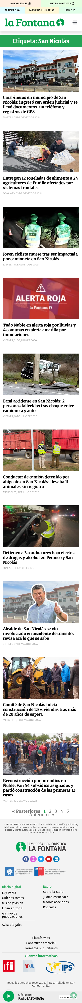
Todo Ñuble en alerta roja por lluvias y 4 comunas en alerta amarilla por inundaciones (39, 330)
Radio (47, 886)
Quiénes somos (13, 898)
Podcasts (49, 907)
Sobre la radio (53, 892)
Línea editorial (12, 908)
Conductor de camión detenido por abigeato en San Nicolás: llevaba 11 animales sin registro (36, 481)
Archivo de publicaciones (12, 915)
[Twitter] (41, 859)
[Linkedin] (56, 859)
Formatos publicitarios (41, 948)
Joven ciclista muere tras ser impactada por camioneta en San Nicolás (40, 256)
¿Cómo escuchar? (55, 897)
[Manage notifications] (73, 995)
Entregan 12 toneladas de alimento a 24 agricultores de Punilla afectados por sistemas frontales (40, 183)
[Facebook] (25, 859)
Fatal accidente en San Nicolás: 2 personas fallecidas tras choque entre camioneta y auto (38, 405)
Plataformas (41, 938)
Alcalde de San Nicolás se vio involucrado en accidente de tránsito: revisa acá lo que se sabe (38, 633)
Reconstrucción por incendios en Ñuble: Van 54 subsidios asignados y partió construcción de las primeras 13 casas (39, 787)
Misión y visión (12, 903)
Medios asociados (56, 902)
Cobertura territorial (41, 943)
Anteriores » (41, 814)
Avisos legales (12, 925)
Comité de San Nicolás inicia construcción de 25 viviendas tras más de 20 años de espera (39, 709)
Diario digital (11, 887)
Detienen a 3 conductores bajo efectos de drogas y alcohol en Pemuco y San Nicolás (38, 557)
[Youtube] (48, 859)
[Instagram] (33, 859)
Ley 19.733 (9, 893)
